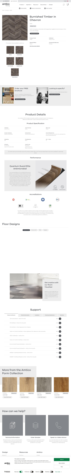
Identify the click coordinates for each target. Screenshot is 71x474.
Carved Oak (56, 394)
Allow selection (62, 463)
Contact (51, 4)
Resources (35, 4)
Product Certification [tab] (11, 315)
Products (22, 4)
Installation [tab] (37, 315)
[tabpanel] (35, 338)
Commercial (14, 1)
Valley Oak (39, 394)
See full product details (35, 46)
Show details (57, 471)
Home (3, 10)
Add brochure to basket (20, 99)
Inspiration (28, 4)
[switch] (31, 472)
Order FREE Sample (34, 33)
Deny (62, 466)
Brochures (21, 455)
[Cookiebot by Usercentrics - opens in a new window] (7, 472)
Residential (7, 1)
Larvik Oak (5, 394)
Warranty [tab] (62, 315)
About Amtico (43, 4)
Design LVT (4, 455)
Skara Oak (22, 394)
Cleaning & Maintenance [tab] (49, 315)
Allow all (61, 459)
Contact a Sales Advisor (54, 94)
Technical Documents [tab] (25, 315)
